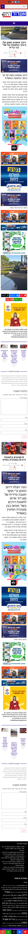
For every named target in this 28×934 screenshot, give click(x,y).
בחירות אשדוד (15, 901)
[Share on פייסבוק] (19, 932)
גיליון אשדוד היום (15, 905)
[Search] (3, 7)
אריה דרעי (14, 892)
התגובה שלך (23, 397)
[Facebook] (19, 2)
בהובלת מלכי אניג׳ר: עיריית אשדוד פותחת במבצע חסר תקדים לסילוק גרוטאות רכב (13, 869)
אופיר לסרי (14, 885)
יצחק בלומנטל (12, 913)
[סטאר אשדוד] (15, 326)
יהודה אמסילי (15, 910)
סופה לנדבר (19, 919)
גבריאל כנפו (24, 905)
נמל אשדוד (10, 916)
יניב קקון (18, 913)
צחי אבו (11, 923)
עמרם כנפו (17, 923)
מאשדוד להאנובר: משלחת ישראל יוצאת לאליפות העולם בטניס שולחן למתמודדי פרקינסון (12, 858)
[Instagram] (9, 2)
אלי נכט (12, 889)
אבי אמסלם (22, 885)
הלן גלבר (20, 907)
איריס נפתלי (9, 887)
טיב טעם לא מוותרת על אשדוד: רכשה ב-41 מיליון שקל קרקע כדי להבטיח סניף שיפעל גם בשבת (14, 356)
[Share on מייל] (3, 932)
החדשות (11, 54)
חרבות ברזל (22, 910)
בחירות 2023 (8, 898)
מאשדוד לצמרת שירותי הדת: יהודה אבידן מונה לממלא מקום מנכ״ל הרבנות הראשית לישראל (13, 863)
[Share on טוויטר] (14, 932)
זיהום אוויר (12, 907)
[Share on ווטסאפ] (8, 932)
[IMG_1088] (14, 151)
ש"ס (7, 923)
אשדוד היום (15, 895)
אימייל (25, 423)
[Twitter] (15, 2)
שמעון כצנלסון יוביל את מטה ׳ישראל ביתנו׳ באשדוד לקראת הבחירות (13, 848)
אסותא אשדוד (22, 892)
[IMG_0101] (14, 254)
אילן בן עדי (17, 887)
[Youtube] (12, 2)
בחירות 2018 (19, 898)
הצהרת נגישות (20, 878)
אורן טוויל (8, 885)
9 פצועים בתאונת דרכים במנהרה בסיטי (23, 353)
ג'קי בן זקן (15, 903)
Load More (14, 837)
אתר (26, 430)
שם (26, 417)
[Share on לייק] (25, 932)
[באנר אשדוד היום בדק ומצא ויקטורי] (14, 72)
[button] (14, 23)
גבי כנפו (6, 903)
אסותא (5, 889)
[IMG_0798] (14, 230)
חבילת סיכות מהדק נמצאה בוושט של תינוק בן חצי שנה (5, 742)
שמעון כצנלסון (14, 926)
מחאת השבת (20, 916)
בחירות (6, 895)
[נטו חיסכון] (14, 191)
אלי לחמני (20, 889)
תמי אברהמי (5, 925)
